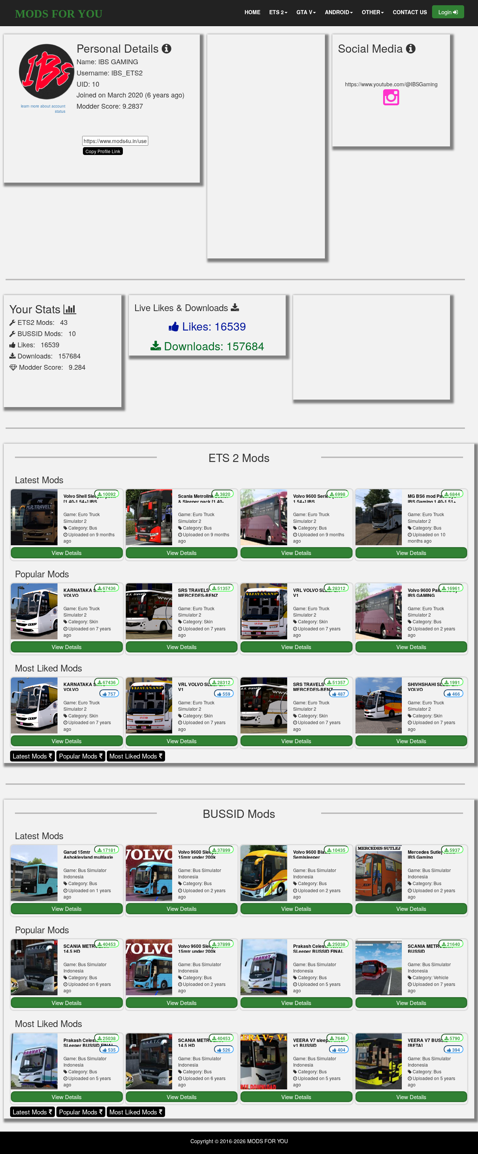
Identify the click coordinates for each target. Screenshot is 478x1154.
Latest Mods (31, 755)
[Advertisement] (266, 146)
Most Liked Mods (134, 755)
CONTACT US (410, 12)
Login (445, 12)
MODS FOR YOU (59, 13)
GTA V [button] (304, 12)
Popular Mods (79, 755)
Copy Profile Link (103, 151)
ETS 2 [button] (276, 12)
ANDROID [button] (337, 12)
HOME (252, 12)
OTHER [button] (371, 12)
